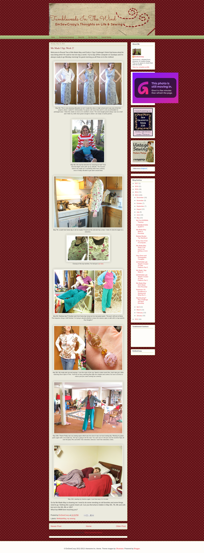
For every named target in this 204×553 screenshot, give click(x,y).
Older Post (121, 526)
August (139, 209)
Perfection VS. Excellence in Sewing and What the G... (141, 292)
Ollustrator (120, 548)
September (140, 206)
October (139, 203)
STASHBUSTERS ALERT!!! (142, 226)
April (138, 307)
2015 (137, 189)
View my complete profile (140, 67)
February (140, 312)
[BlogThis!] (87, 515)
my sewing (71, 518)
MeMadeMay (61, 518)
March (139, 310)
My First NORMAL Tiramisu (142, 221)
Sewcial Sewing (106, 37)
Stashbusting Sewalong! (66, 37)
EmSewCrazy (139, 57)
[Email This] (85, 515)
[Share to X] (89, 515)
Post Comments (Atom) (93, 532)
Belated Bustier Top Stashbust (141, 237)
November (140, 200)
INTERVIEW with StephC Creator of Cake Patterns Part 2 (142, 264)
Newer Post (56, 526)
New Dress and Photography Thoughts (141, 257)
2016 (137, 186)
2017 (137, 183)
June (138, 215)
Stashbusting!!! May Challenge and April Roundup (142, 300)
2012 (137, 319)
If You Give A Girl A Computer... (141, 241)
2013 (137, 195)
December (140, 197)
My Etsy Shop (92, 37)
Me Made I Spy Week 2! (141, 271)
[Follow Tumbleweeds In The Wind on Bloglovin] (140, 169)
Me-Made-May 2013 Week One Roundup (141, 285)
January (139, 315)
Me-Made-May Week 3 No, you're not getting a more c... (142, 249)
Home (53, 37)
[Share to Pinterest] (93, 515)
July (138, 212)
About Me (81, 37)
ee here (101, 264)
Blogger (137, 548)
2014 (137, 192)
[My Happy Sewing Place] (143, 135)
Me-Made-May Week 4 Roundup (141, 231)
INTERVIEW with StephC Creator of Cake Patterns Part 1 (142, 277)
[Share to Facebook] (91, 515)
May (138, 218)
